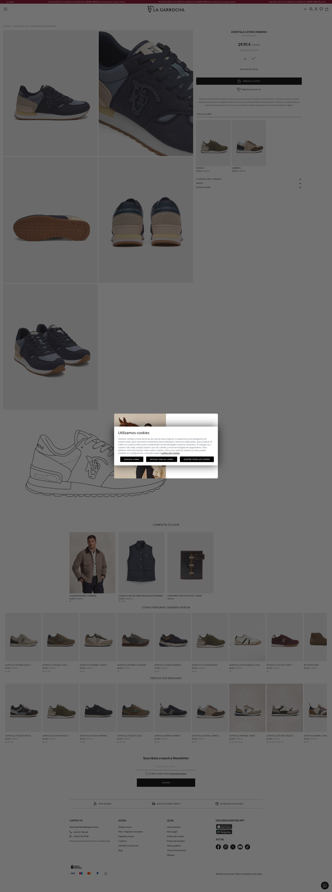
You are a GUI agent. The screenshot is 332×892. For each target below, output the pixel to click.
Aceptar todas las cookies (197, 459)
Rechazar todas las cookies (161, 459)
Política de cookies (170, 453)
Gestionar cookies (131, 459)
